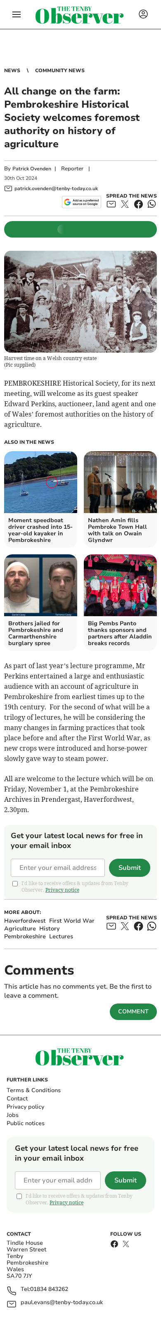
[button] (16, 14)
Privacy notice (62, 890)
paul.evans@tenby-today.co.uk (62, 1302)
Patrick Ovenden (31, 168)
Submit (129, 867)
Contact (17, 1098)
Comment (133, 1011)
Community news (60, 70)
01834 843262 (49, 1289)
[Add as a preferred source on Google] (81, 202)
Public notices (26, 1123)
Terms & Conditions (34, 1090)
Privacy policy (25, 1107)
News (12, 70)
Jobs (13, 1115)
